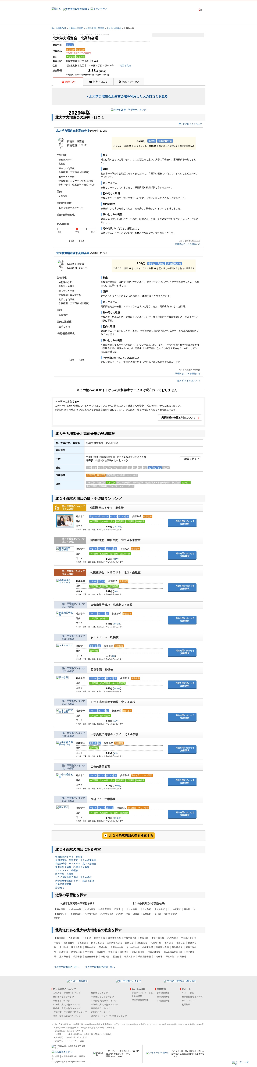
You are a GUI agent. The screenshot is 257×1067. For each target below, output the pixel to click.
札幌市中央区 (75, 909)
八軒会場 (87, 938)
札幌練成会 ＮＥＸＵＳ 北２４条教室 (115, 572)
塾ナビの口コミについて (190, 124)
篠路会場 (169, 943)
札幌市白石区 (61, 914)
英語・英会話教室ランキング (66, 1016)
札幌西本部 (172, 938)
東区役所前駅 (170, 914)
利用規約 (186, 1004)
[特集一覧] (166, 20)
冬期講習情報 (163, 1000)
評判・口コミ (100, 81)
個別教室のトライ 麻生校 (107, 507)
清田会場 (101, 952)
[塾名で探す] (90, 20)
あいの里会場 (132, 947)
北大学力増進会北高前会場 (73, 130)
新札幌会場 (76, 952)
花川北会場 (76, 947)
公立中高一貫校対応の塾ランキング (70, 1012)
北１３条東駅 (174, 909)
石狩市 (117, 909)
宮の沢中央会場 (114, 943)
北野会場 (63, 952)
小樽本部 (105, 956)
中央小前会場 (158, 938)
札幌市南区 (76, 914)
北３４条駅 (145, 909)
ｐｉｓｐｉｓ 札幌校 (105, 637)
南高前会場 (82, 943)
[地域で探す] (64, 20)
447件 (116, 559)
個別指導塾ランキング (63, 997)
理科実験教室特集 (140, 1000)
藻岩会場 (103, 947)
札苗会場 (180, 943)
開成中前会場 (130, 938)
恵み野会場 (64, 956)
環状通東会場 (114, 938)
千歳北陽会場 (144, 956)
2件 (113, 656)
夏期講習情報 (163, 997)
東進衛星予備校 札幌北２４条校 (112, 604)
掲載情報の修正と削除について (178, 417)
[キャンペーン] (192, 20)
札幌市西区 (90, 909)
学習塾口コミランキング (102, 997)
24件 (116, 591)
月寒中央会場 (116, 947)
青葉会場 (112, 952)
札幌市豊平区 (104, 909)
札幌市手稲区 (91, 914)
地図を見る (190, 458)
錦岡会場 (181, 956)
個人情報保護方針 (69, 1056)
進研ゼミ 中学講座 (103, 799)
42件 (116, 753)
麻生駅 (187, 909)
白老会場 (158, 956)
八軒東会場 (74, 938)
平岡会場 (89, 952)
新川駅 (158, 914)
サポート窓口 (188, 993)
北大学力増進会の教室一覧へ (100, 967)
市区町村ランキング (100, 1012)
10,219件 (117, 527)
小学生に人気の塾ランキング (66, 1004)
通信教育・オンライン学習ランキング (109, 1016)
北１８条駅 (132, 909)
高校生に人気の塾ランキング (66, 1008)
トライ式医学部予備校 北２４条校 (113, 701)
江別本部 (124, 952)
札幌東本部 (147, 947)
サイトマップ (188, 1000)
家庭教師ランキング (100, 1008)
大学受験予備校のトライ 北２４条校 (114, 734)
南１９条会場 (97, 943)
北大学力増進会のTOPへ (66, 967)
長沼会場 (77, 956)
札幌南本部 (156, 943)
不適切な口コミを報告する (187, 244)
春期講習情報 (163, 993)
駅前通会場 (99, 938)
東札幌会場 (142, 943)
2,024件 (117, 688)
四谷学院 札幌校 (102, 669)
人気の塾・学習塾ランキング (66, 993)
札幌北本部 (60, 938)
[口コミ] (141, 20)
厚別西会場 (177, 947)
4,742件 (117, 818)
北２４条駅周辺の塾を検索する (131, 835)
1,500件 (117, 786)
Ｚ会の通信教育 (102, 766)
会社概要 (55, 1056)
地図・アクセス (130, 81)
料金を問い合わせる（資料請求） (185, 522)
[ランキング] (115, 20)
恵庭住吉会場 (91, 956)
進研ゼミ (59, 887)
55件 (116, 721)
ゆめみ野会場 (154, 952)
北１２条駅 (159, 909)
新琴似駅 (147, 914)
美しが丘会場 (138, 952)
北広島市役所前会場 (173, 952)
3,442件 (117, 624)
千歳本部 (170, 956)
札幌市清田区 (107, 914)
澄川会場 (63, 947)
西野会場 (129, 943)
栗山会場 (117, 956)
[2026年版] (128, 110)
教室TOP (70, 81)
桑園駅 (136, 914)
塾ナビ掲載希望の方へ (192, 997)
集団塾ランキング (99, 993)
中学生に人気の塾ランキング (104, 1004)
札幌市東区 (60, 909)
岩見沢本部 (129, 956)
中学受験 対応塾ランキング (104, 1000)
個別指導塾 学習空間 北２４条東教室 (115, 540)
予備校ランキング (61, 1000)
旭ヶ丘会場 (69, 943)
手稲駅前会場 (162, 947)
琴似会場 (144, 938)
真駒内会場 (90, 947)
